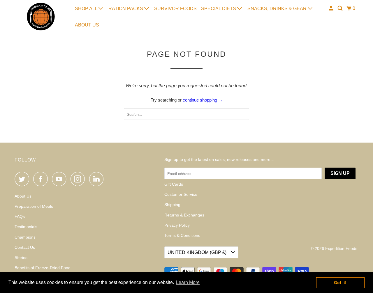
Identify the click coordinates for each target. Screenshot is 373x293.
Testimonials (26, 226)
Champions (25, 237)
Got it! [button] (340, 282)
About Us (87, 24)
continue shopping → (203, 99)
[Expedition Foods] (41, 16)
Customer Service (180, 194)
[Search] (340, 8)
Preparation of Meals (34, 206)
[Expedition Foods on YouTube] (60, 179)
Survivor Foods (175, 8)
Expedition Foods (341, 248)
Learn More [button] (188, 282)
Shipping (172, 204)
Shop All (86, 8)
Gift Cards (173, 184)
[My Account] (331, 8)
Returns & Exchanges (184, 215)
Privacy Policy (177, 225)
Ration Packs (126, 8)
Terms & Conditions (182, 235)
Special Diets (219, 8)
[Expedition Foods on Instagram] (79, 179)
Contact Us (25, 247)
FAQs (20, 216)
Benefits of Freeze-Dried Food (43, 267)
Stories (21, 257)
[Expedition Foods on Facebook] (42, 179)
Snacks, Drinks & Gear (277, 8)
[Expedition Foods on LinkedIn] (98, 179)
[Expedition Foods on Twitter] (23, 179)
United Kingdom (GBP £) (198, 252)
